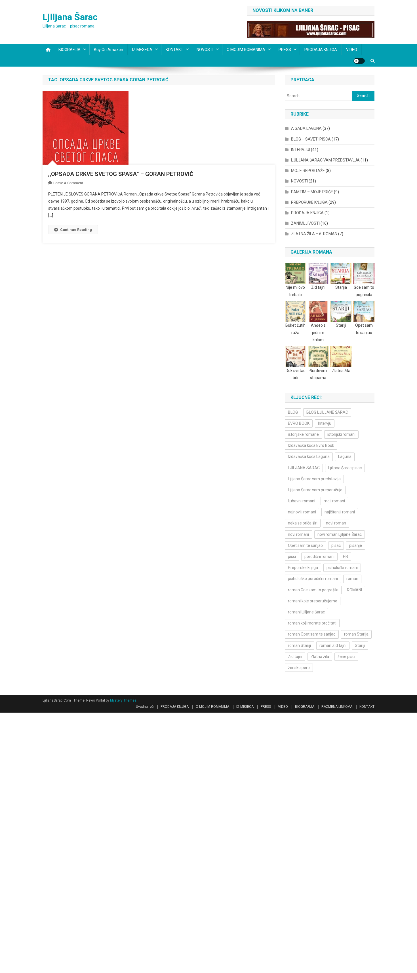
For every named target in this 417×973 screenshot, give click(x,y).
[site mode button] (359, 61)
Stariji (360, 645)
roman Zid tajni (332, 645)
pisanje (355, 545)
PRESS (285, 49)
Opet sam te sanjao (305, 545)
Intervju (324, 423)
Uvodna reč (144, 707)
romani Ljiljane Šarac (306, 612)
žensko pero (299, 667)
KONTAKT (174, 49)
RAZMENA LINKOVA (336, 707)
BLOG (293, 412)
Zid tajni (295, 656)
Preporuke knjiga (303, 567)
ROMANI (354, 590)
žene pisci (346, 656)
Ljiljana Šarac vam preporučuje (315, 490)
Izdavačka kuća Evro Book (311, 445)
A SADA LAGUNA (306, 128)
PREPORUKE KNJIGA (309, 202)
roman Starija (356, 634)
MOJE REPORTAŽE (308, 170)
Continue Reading (76, 230)
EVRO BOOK (298, 423)
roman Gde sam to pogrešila (313, 590)
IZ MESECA (142, 49)
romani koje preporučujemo (312, 601)
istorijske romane (303, 434)
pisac (336, 545)
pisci (292, 556)
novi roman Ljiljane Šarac (339, 534)
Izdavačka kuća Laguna (309, 456)
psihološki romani (342, 567)
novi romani (298, 534)
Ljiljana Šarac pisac (345, 468)
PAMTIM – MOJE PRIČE (312, 192)
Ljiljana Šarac (70, 17)
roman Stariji (299, 645)
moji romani (334, 501)
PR (345, 556)
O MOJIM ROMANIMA (246, 49)
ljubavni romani (301, 501)
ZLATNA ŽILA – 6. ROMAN (314, 233)
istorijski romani (341, 434)
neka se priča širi (302, 523)
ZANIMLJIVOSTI (305, 223)
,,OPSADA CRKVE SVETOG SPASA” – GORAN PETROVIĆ (120, 174)
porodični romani (319, 556)
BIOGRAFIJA (69, 49)
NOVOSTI (205, 49)
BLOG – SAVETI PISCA (311, 139)
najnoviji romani (302, 512)
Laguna (344, 456)
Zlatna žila (320, 656)
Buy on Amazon (108, 49)
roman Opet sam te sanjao (312, 634)
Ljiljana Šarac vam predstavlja (314, 479)
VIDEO (351, 49)
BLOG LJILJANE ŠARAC (327, 412)
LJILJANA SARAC (304, 468)
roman (352, 578)
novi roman (336, 523)
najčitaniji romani (340, 512)
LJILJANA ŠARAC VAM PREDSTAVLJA (325, 160)
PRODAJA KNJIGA (320, 49)
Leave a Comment (68, 183)
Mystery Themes (123, 700)
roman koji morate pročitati (312, 623)
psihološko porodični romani (313, 578)
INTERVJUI (300, 149)
